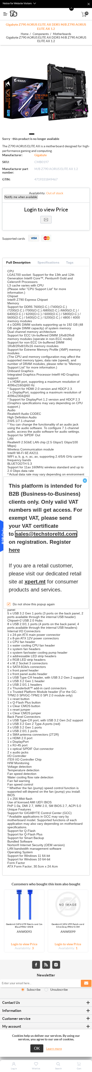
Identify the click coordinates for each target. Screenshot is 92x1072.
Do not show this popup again (34, 604)
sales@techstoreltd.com (46, 534)
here (14, 550)
